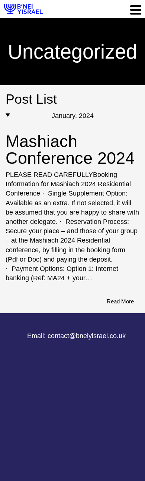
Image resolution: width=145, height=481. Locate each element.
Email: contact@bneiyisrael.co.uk (76, 336)
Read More (120, 301)
